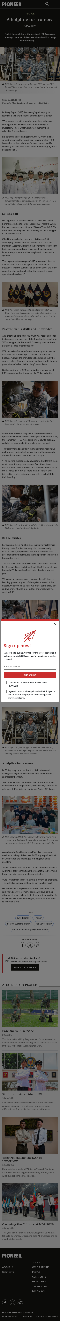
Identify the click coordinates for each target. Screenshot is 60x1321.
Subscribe (30, 675)
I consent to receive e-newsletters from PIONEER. (27, 684)
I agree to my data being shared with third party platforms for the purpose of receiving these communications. (31, 694)
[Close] (55, 624)
